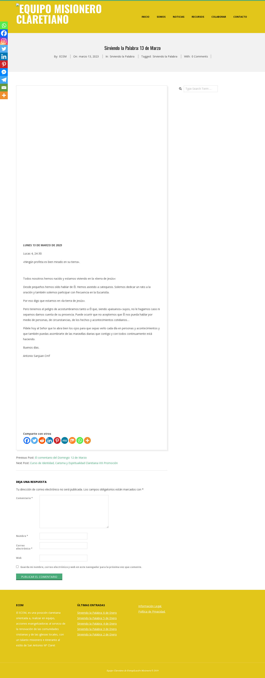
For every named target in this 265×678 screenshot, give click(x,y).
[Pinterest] (57, 440)
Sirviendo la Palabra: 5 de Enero (97, 618)
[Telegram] (4, 80)
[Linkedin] (49, 440)
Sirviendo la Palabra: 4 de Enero (97, 623)
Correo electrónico (24, 547)
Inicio (145, 16)
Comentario (24, 498)
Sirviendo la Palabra (122, 56)
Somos (161, 16)
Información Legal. (150, 606)
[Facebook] (26, 440)
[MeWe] (64, 440)
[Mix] (72, 440)
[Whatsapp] (79, 440)
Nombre (22, 536)
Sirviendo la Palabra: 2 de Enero (97, 634)
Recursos (198, 16)
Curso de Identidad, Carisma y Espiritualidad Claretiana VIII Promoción (74, 463)
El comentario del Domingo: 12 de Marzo (61, 457)
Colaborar (218, 16)
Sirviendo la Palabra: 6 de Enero (97, 613)
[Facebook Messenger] (4, 72)
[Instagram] (4, 41)
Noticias (178, 16)
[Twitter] (34, 440)
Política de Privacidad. (151, 611)
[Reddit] (42, 440)
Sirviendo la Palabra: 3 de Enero (97, 629)
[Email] (4, 87)
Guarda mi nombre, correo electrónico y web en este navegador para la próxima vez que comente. (81, 567)
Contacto (240, 16)
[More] (87, 440)
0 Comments (200, 56)
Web (19, 558)
